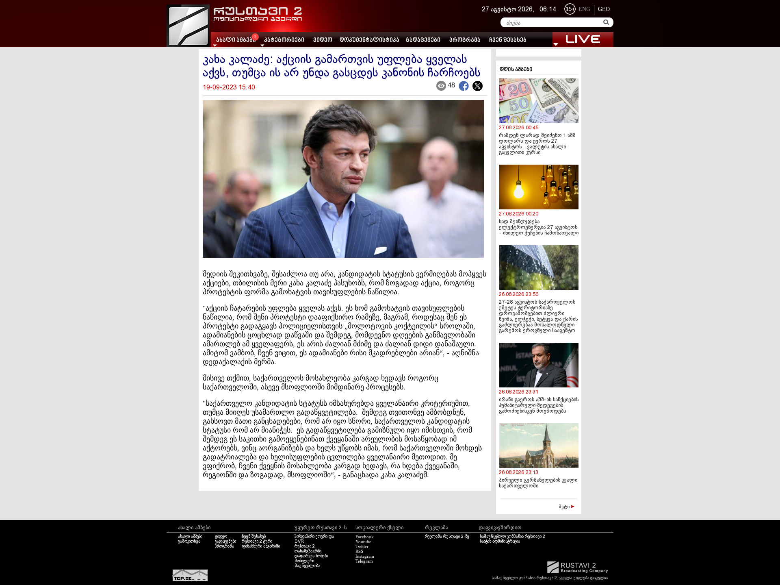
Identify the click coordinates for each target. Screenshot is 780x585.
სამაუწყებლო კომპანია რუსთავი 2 (512, 537)
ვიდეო (322, 40)
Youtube (363, 541)
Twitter (361, 546)
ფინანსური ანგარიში (261, 546)
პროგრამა (465, 40)
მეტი (565, 507)
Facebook (364, 536)
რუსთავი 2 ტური (257, 541)
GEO (604, 9)
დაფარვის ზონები (311, 556)
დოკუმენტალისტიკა (369, 40)
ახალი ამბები (190, 537)
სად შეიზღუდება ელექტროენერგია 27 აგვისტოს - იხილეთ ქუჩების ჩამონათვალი (538, 228)
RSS (359, 551)
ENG (584, 9)
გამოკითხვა (189, 541)
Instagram (364, 556)
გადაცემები (423, 40)
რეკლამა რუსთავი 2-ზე (447, 537)
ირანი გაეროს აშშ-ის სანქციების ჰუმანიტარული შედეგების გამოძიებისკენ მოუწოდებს (538, 406)
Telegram (364, 561)
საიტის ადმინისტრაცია (500, 541)
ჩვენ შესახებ (507, 40)
